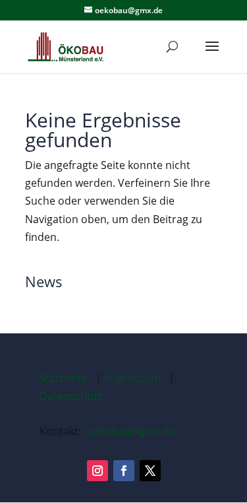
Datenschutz (71, 396)
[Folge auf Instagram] (97, 470)
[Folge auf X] (150, 470)
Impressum (132, 378)
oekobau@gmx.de (130, 431)
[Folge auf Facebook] (123, 470)
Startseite (64, 378)
